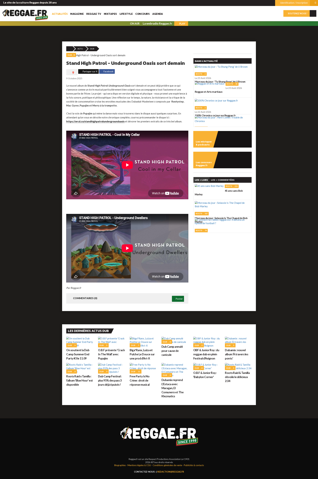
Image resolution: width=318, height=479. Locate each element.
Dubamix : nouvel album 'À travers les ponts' (236, 354)
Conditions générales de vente (167, 465)
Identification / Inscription (294, 2)
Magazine (77, 14)
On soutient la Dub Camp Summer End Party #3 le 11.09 (77, 354)
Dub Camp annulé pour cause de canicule (172, 350)
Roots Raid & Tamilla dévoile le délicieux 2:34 (237, 377)
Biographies (120, 465)
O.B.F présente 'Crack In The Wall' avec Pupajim (111, 354)
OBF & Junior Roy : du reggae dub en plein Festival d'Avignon (206, 354)
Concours (142, 14)
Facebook (108, 71)
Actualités (60, 14)
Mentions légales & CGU (139, 465)
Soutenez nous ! (297, 13)
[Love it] (72, 72)
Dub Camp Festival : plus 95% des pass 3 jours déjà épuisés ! (110, 380)
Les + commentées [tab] (223, 180)
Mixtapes (110, 14)
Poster (179, 298)
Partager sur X (89, 71)
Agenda (157, 14)
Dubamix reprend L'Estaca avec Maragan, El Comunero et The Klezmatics (172, 388)
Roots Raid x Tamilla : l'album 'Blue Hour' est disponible (79, 380)
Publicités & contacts (194, 465)
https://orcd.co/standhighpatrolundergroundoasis (95, 121)
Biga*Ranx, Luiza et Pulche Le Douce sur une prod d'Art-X (142, 354)
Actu (80, 48)
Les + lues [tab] (201, 180)
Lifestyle (126, 14)
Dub (92, 48)
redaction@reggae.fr (170, 471)
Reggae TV (93, 14)
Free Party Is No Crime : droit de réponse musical (140, 380)
